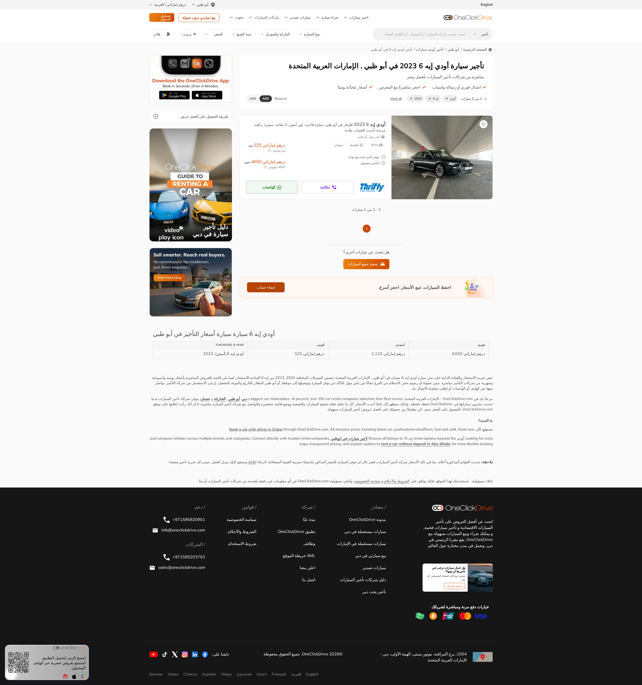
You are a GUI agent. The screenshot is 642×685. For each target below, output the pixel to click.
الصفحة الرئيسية (475, 49)
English (312, 674)
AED (266, 98)
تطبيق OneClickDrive (296, 531)
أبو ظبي (452, 49)
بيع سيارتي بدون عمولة (198, 17)
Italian (173, 674)
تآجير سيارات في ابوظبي (349, 438)
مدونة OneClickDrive (367, 519)
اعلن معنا (307, 567)
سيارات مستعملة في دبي (365, 531)
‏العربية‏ (296, 674)
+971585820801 (188, 519)
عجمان (205, 398)
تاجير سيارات (359, 17)
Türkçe (226, 674)
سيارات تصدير (300, 17)
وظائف (309, 543)
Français (279, 674)
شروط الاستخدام (242, 543)
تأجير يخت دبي (374, 591)
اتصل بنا (308, 579)
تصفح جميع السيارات (363, 264)
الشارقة (220, 398)
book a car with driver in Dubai (256, 429)
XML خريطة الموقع (299, 555)
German (156, 674)
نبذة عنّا (309, 519)
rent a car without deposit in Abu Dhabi (415, 444)
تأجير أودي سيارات (429, 49)
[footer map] (483, 657)
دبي (244, 398)
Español (209, 674)
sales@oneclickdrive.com (181, 567)
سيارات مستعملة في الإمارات (361, 543)
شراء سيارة (330, 17)
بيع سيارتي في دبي (370, 555)
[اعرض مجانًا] (190, 282)
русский (244, 674)
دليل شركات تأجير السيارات (363, 579)
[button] (188, 34)
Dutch (262, 674)
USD (253, 98)
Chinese (190, 674)
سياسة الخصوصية (367, 481)
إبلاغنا (252, 462)
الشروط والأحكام (397, 481)
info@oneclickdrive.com (182, 529)
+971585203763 (188, 556)
